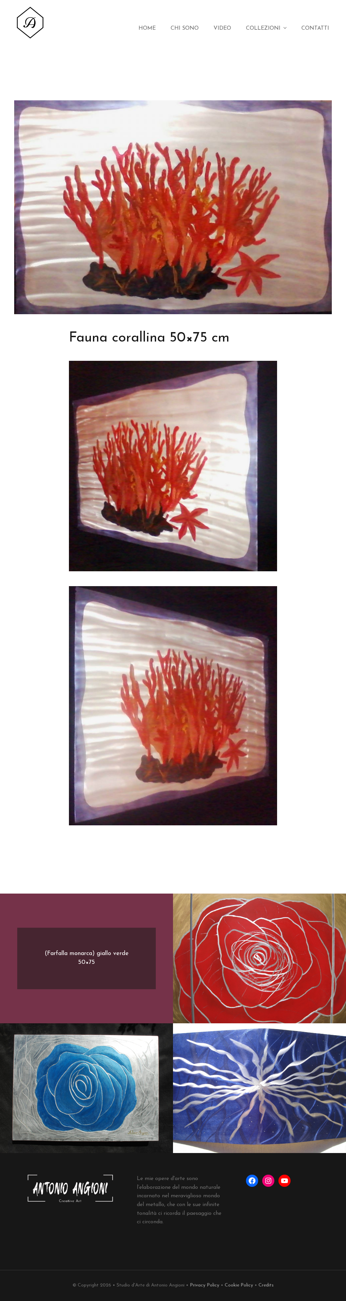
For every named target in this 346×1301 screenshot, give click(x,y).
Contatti (315, 28)
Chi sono (185, 28)
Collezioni (263, 28)
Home (147, 28)
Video (222, 28)
